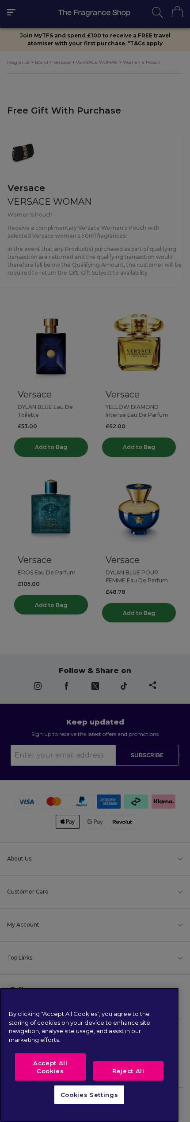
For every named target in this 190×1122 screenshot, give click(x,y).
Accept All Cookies (50, 1066)
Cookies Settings (89, 1094)
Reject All (128, 1070)
